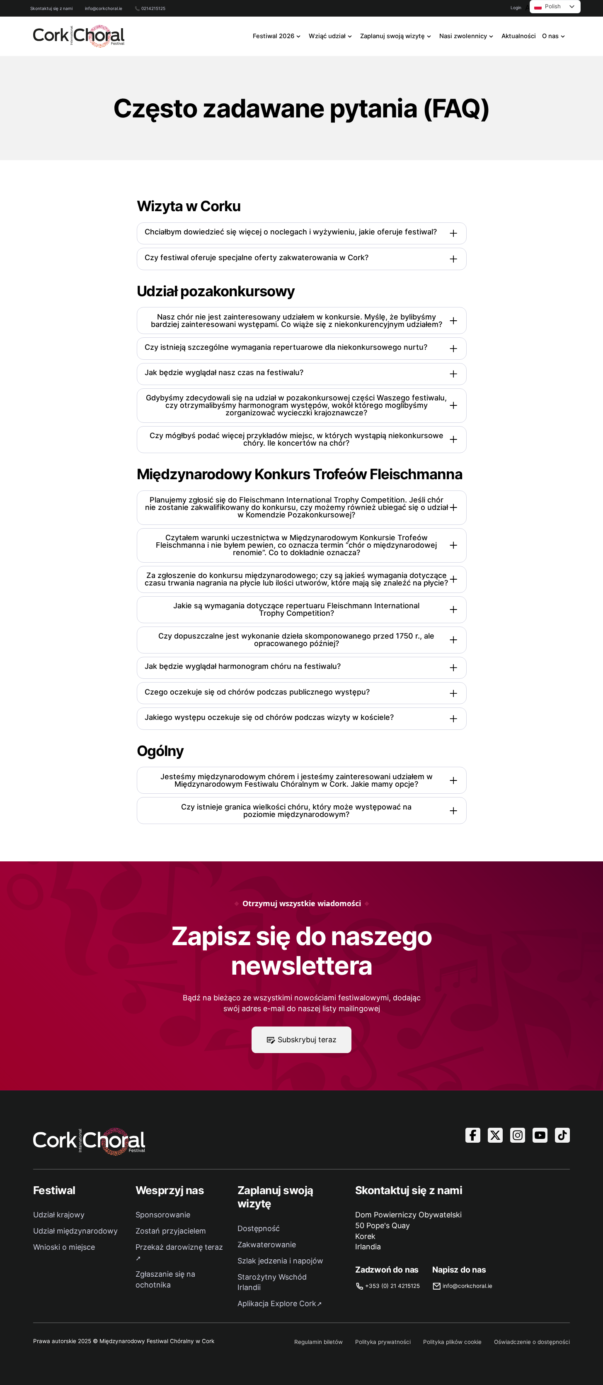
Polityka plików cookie (452, 1342)
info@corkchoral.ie (103, 8)
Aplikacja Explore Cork (276, 1303)
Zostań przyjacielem (171, 1231)
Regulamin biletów (318, 1342)
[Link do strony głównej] (78, 36)
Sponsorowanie (163, 1214)
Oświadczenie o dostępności (532, 1342)
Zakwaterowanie (266, 1244)
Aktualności (518, 36)
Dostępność (258, 1228)
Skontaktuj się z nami (51, 8)
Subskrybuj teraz (307, 1039)
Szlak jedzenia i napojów (280, 1260)
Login (516, 7)
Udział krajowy (59, 1214)
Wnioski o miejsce (64, 1247)
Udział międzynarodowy (75, 1231)
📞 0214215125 (150, 8)
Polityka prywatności (383, 1342)
